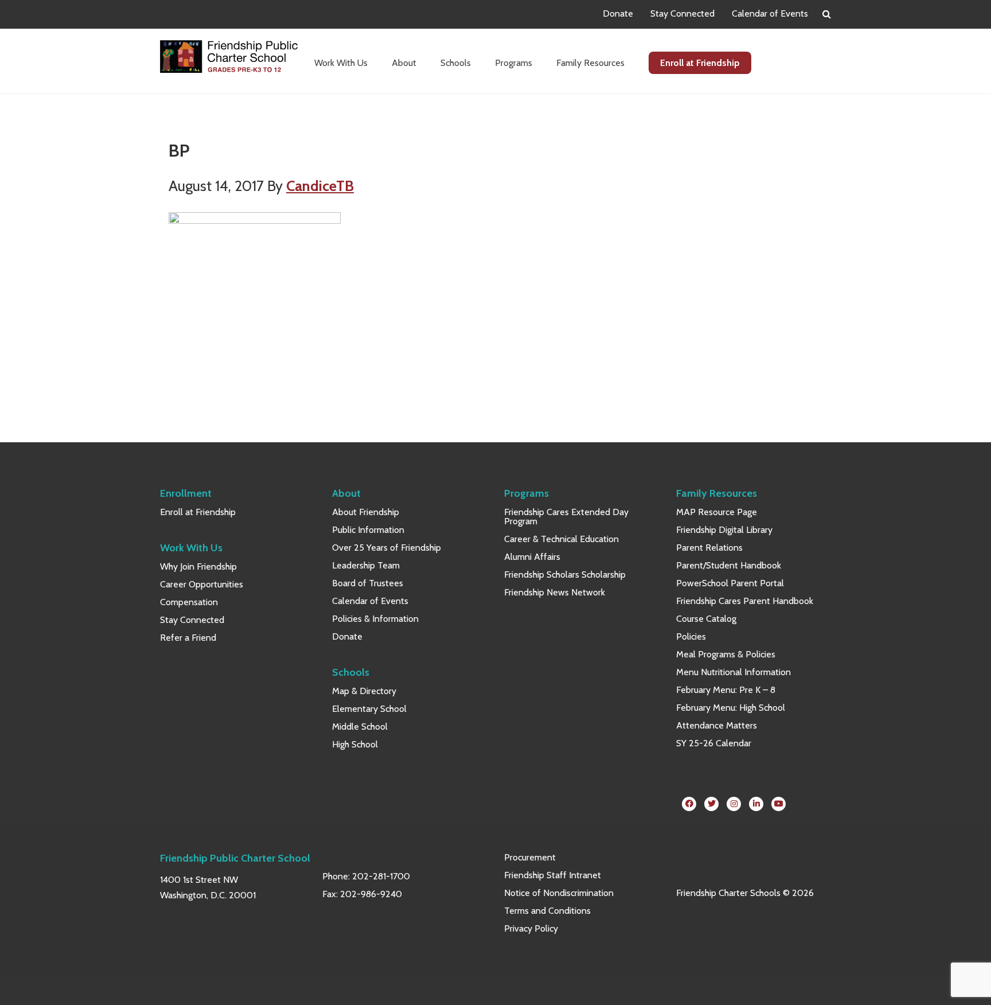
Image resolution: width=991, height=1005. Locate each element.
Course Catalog (706, 618)
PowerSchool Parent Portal (730, 583)
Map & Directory (364, 690)
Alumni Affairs (532, 556)
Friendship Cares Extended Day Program (566, 517)
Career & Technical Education (561, 538)
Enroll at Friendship (198, 512)
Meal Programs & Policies (725, 654)
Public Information (368, 529)
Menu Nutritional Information (733, 672)
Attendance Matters (716, 725)
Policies (691, 636)
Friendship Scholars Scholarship (565, 574)
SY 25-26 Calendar (713, 743)
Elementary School (369, 708)
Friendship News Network (554, 592)
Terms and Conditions (547, 910)
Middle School (360, 726)
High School (355, 744)
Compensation (189, 602)
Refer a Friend (188, 637)
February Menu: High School (730, 707)
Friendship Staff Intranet (552, 875)
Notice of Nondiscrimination (559, 892)
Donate (618, 13)
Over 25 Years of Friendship (386, 547)
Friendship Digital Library (724, 529)
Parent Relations (709, 547)
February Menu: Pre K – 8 (725, 689)
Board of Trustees (367, 583)
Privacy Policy (531, 928)
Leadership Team (366, 565)
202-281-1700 (381, 876)
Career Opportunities (201, 584)
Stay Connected (682, 13)
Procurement (530, 857)
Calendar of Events (770, 13)
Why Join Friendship (198, 566)
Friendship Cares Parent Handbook (744, 600)
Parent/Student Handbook (728, 565)
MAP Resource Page (716, 512)
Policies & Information (375, 618)
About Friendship (365, 512)
